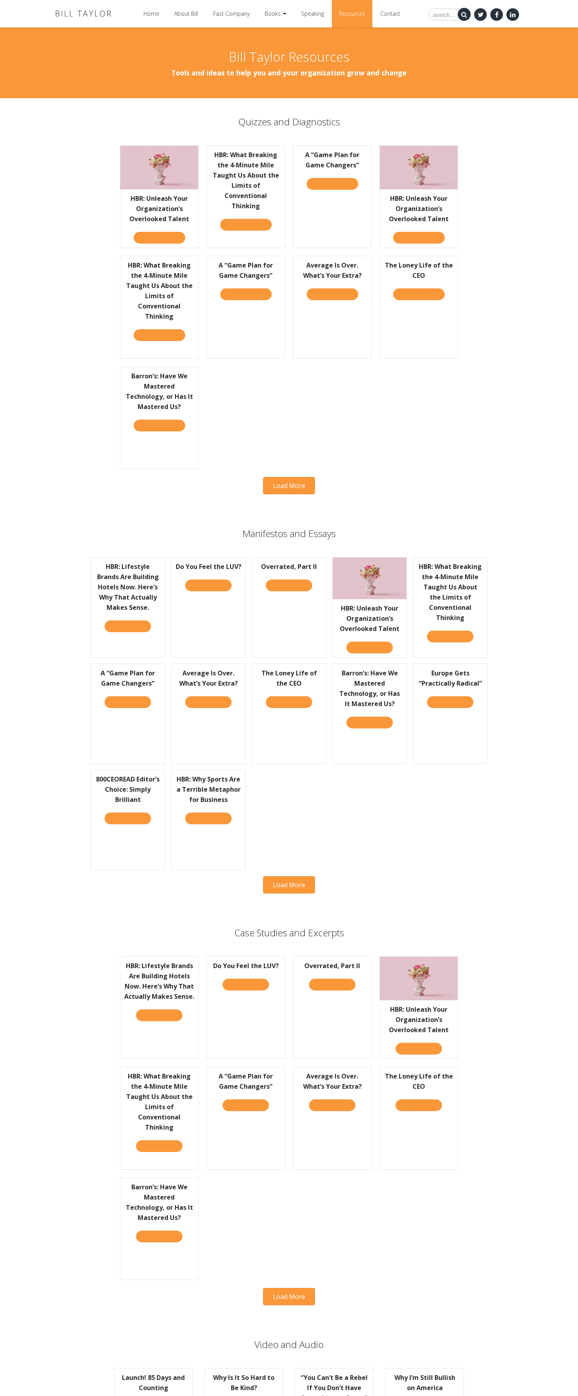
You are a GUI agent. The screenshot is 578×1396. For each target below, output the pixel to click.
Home (151, 13)
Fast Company (231, 13)
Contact (390, 13)
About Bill (186, 13)
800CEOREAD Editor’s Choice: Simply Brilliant (128, 789)
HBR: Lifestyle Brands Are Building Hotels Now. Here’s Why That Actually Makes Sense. (128, 587)
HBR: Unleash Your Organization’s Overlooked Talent (159, 208)
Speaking (312, 13)
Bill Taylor (83, 13)
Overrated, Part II (289, 566)
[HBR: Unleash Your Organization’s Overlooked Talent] (159, 167)
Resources (352, 13)
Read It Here (131, 626)
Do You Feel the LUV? (208, 566)
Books (273, 13)
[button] (289, 485)
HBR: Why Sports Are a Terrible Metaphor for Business (209, 789)
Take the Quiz (162, 237)
